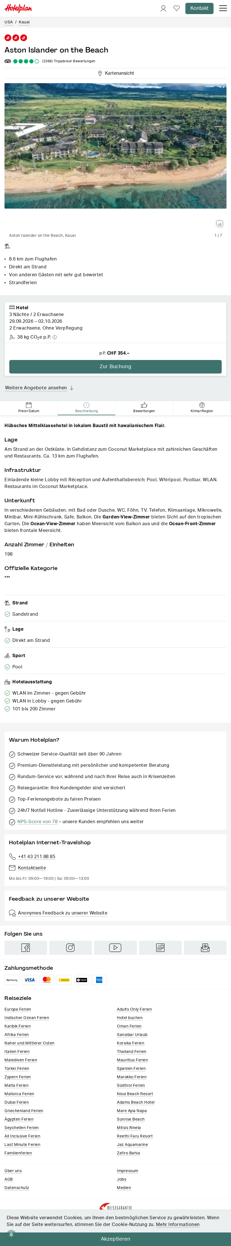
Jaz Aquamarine (132, 1145)
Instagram (70, 948)
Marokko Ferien (131, 1077)
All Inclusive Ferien (22, 1136)
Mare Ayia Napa (132, 1111)
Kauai (24, 22)
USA (9, 22)
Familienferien (18, 1153)
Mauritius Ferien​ (132, 1060)
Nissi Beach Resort (135, 1094)
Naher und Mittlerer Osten (30, 1043)
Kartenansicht (118, 72)
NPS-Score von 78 (37, 821)
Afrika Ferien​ (17, 1035)
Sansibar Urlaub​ (132, 1035)
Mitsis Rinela (129, 1128)
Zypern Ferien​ (18, 1077)
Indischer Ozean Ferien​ (27, 1018)
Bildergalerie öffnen (220, 224)
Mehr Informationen (178, 1224)
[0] (176, 8)
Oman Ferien (129, 1026)
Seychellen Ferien (22, 1128)
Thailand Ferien (131, 1052)
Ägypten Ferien (19, 1119)
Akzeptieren (115, 1239)
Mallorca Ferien (19, 1094)
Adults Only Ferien (134, 1009)
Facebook (26, 948)
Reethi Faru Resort (135, 1136)
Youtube (115, 948)
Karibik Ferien (18, 1026)
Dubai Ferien (17, 1102)
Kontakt (199, 8)
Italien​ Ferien (17, 1052)
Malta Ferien (16, 1086)
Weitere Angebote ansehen (36, 388)
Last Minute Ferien (22, 1145)
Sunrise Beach (131, 1119)
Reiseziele (18, 998)
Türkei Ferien (17, 1069)
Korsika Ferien (130, 1043)
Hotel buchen (130, 1018)
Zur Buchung (116, 366)
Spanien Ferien (131, 1069)
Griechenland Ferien (24, 1111)
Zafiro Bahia (128, 1153)
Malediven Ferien (21, 1060)
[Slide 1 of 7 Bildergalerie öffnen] (115, 157)
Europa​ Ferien (18, 1009)
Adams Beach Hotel (136, 1102)
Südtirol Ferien (131, 1086)
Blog (160, 948)
